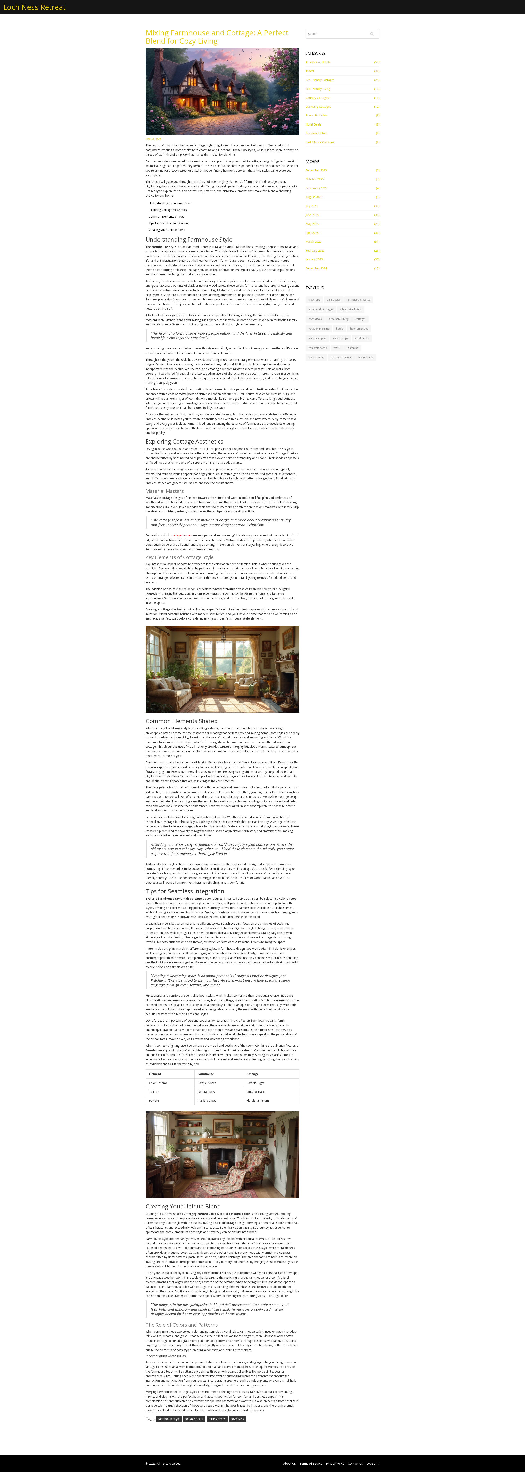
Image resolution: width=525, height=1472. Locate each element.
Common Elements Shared (166, 216)
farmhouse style (169, 1419)
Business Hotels (316, 133)
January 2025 (314, 259)
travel (337, 348)
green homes (316, 357)
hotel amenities (359, 328)
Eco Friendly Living (318, 89)
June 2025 (312, 215)
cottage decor (194, 1419)
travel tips (314, 299)
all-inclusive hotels (350, 309)
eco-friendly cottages (321, 309)
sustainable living (338, 319)
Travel (310, 71)
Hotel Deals (313, 124)
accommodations (341, 357)
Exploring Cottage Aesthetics (168, 210)
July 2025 (311, 206)
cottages (360, 319)
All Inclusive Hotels (318, 62)
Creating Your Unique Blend (167, 230)
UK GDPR (373, 1463)
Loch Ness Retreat (34, 7)
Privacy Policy (335, 1463)
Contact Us (355, 1463)
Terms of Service (311, 1463)
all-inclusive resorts (358, 299)
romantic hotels (318, 348)
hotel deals (315, 319)
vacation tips (340, 338)
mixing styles (217, 1419)
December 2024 (316, 268)
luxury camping (317, 338)
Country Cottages (317, 98)
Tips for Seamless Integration (168, 223)
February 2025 (315, 250)
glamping (352, 348)
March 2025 (313, 241)
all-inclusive (333, 299)
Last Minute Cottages (320, 142)
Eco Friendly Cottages (320, 80)
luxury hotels (365, 357)
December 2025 (316, 170)
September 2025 (317, 188)
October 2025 (315, 179)
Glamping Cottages (318, 106)
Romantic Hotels (317, 115)
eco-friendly (362, 338)
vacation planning (319, 328)
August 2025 (314, 197)
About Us (289, 1463)
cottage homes (181, 535)
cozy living (237, 1419)
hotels (339, 328)
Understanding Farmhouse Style (170, 203)
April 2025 (312, 233)
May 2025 (312, 224)
